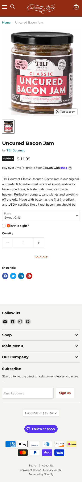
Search (33, 466)
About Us (47, 466)
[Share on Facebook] (5, 276)
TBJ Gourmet (16, 150)
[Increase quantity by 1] (38, 242)
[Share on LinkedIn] (21, 276)
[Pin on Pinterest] (29, 276)
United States (39, 413)
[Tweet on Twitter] (13, 276)
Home (6, 22)
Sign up (65, 393)
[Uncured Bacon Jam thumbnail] (8, 126)
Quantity (7, 233)
